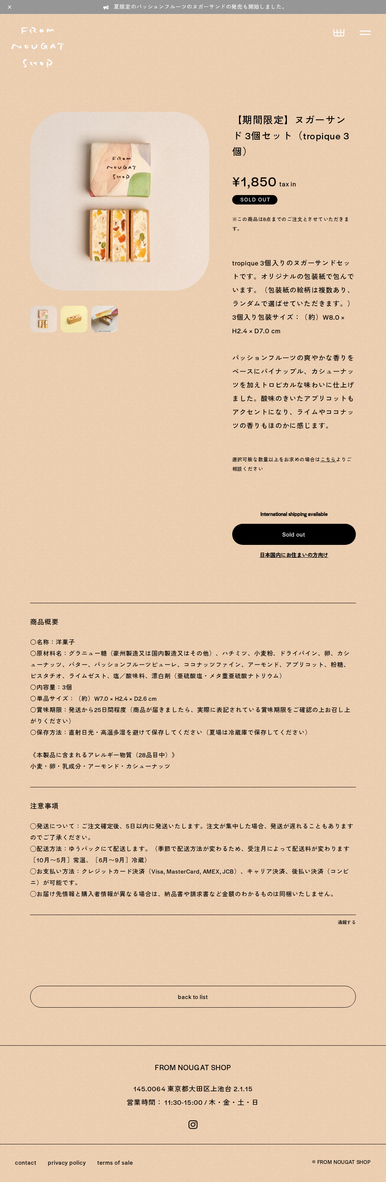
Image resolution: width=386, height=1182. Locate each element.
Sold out (293, 534)
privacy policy (67, 1162)
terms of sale (115, 1162)
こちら (328, 459)
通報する (347, 922)
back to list (193, 997)
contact (26, 1162)
